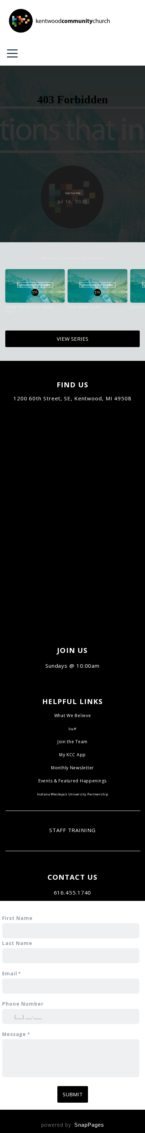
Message (14, 1034)
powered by (72, 1124)
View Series (72, 338)
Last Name (17, 943)
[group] (35, 294)
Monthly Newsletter (72, 768)
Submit (73, 1094)
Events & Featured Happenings (72, 781)
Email (9, 973)
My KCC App (72, 755)
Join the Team (72, 742)
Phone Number (23, 1004)
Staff (72, 729)
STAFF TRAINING (72, 830)
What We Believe (72, 716)
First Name (17, 918)
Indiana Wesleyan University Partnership (72, 794)
